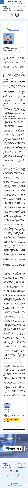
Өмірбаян (6, 409)
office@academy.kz (19, 3)
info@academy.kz (10, 3)
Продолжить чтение (11, 419)
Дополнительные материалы (11, 413)
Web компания (18, 485)
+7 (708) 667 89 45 (15, 1)
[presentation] (1, 448)
